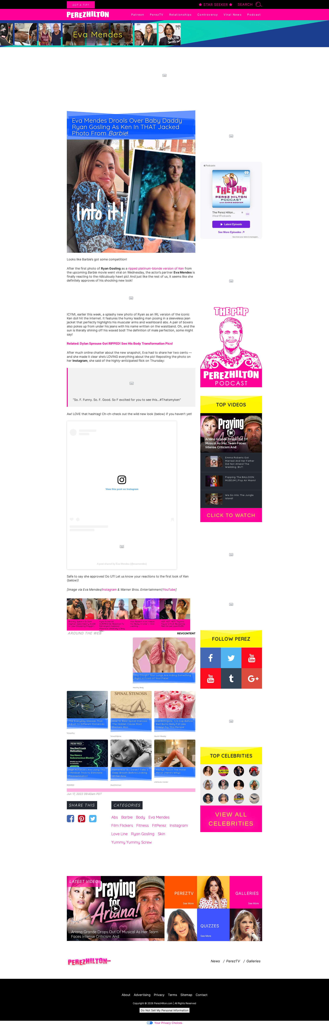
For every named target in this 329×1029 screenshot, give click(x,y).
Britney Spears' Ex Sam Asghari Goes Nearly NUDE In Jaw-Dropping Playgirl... (82, 623)
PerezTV (157, 14)
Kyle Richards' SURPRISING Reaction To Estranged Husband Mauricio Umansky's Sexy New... (112, 626)
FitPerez (159, 825)
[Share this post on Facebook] (70, 818)
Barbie (127, 817)
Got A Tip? (80, 4)
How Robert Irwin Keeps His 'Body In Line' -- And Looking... (142, 623)
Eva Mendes (159, 817)
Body (140, 817)
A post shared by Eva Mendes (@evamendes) (122, 563)
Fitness (142, 825)
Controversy (207, 14)
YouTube (169, 589)
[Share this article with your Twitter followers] (92, 818)
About (126, 995)
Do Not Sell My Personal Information (164, 1010)
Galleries (253, 961)
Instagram (109, 589)
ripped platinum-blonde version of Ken (156, 268)
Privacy (159, 995)
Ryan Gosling (142, 833)
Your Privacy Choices (168, 1023)
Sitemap (186, 995)
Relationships (180, 14)
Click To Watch (231, 515)
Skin (161, 833)
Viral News (233, 14)
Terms (172, 995)
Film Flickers (122, 825)
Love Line (119, 833)
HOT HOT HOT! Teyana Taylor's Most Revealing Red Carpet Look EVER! (173, 623)
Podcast (254, 14)
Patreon (137, 14)
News (215, 961)
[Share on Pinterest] (81, 818)
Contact (202, 995)
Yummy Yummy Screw (131, 842)
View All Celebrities (231, 819)
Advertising (142, 995)
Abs (114, 817)
